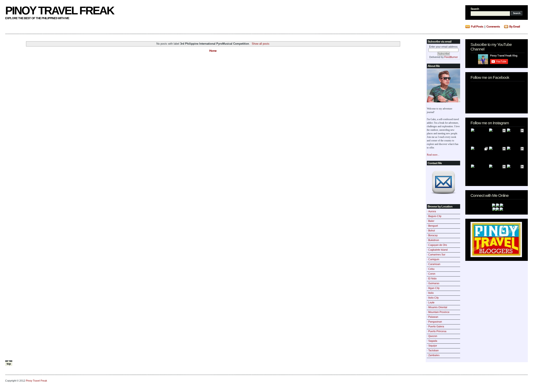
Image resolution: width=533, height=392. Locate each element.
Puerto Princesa (437, 331)
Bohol (431, 230)
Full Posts (477, 26)
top (9, 363)
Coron (431, 273)
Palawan (433, 316)
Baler (431, 221)
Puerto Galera (436, 326)
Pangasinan (435, 321)
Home (213, 50)
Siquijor (432, 345)
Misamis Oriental (437, 307)
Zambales (434, 355)
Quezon (432, 336)
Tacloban (433, 350)
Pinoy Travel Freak (59, 10)
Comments (493, 26)
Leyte (431, 302)
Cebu (431, 269)
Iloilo (431, 292)
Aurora (432, 211)
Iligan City (434, 288)
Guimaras (433, 283)
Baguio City (434, 216)
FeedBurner (451, 57)
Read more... (433, 154)
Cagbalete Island (438, 249)
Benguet (433, 225)
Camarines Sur (436, 254)
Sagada (432, 340)
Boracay (433, 235)
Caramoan (434, 264)
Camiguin (433, 259)
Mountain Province (439, 312)
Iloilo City (433, 297)
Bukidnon (433, 240)
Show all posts (260, 43)
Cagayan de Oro (437, 245)
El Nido (432, 278)
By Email (514, 26)
